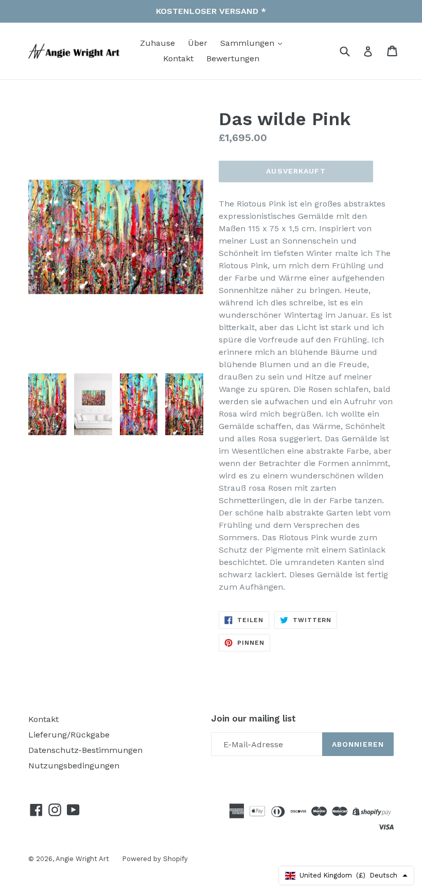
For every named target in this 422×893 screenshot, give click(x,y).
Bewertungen (232, 58)
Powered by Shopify (155, 859)
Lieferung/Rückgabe (69, 735)
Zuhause (157, 43)
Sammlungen (248, 43)
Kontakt (178, 58)
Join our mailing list (253, 718)
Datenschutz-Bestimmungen (85, 750)
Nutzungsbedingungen (73, 765)
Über (197, 43)
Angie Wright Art (82, 859)
